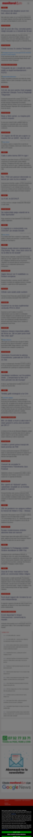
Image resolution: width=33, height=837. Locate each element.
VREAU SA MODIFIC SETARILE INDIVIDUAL (16, 834)
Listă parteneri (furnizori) (5, 829)
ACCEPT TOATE (16, 832)
